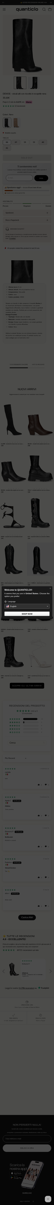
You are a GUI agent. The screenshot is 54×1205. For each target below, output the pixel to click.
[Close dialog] (50, 588)
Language (12, 601)
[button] (27, 606)
